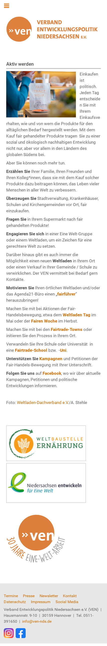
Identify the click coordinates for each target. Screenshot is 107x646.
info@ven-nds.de (37, 621)
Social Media (66, 601)
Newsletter (49, 595)
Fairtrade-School (31, 350)
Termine (11, 595)
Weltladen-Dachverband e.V (42, 402)
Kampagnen (50, 358)
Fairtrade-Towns (66, 329)
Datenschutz (15, 601)
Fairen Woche (44, 321)
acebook (53, 373)
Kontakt (70, 595)
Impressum (41, 601)
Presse (29, 595)
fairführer (66, 294)
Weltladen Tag (76, 314)
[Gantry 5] (52, 29)
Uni (63, 350)
